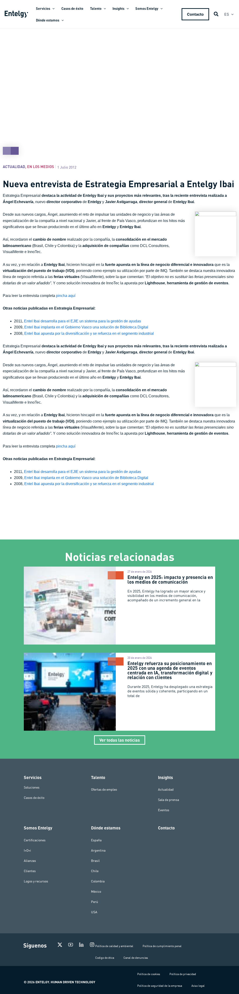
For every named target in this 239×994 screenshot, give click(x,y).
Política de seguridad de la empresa (159, 985)
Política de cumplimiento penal (162, 946)
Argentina (98, 850)
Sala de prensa (168, 800)
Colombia (98, 881)
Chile (94, 871)
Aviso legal (198, 985)
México (96, 891)
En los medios (40, 166)
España (96, 840)
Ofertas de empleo (104, 789)
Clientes (30, 871)
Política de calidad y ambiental (114, 946)
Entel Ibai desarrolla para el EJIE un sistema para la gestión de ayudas (82, 321)
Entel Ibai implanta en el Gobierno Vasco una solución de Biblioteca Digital (86, 327)
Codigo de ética (104, 957)
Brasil (95, 861)
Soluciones (31, 787)
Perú (94, 902)
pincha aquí (65, 296)
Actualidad (14, 166)
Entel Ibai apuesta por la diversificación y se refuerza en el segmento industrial (89, 333)
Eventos (163, 810)
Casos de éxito (34, 797)
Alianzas (30, 861)
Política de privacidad (182, 974)
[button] (52, 8)
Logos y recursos (36, 881)
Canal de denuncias (135, 957)
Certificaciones (35, 840)
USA (94, 912)
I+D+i (27, 850)
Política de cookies (148, 974)
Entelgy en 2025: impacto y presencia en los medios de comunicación (170, 579)
